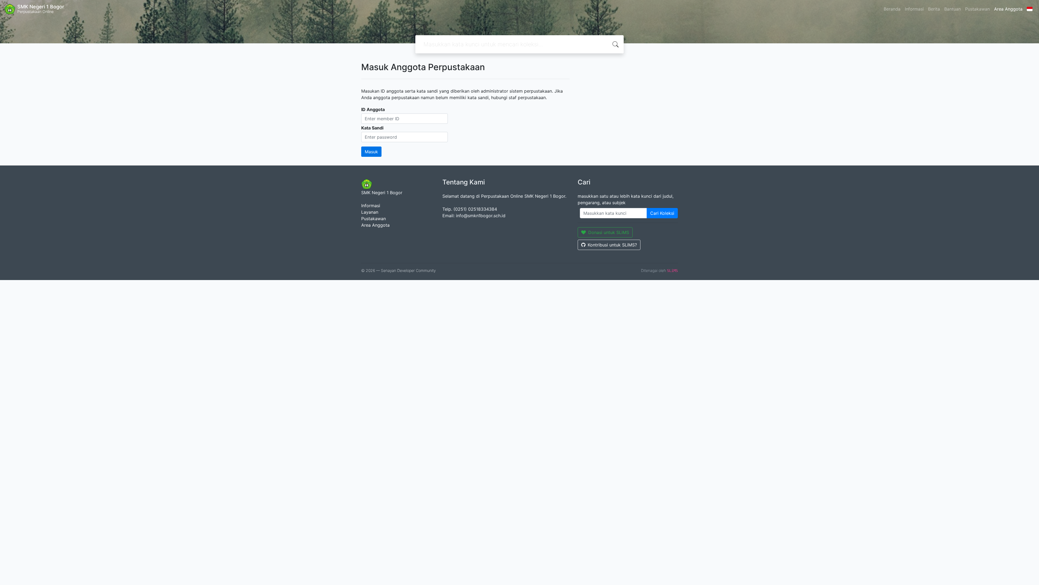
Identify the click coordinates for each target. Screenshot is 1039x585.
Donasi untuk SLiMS (608, 232)
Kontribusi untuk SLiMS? (612, 245)
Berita (934, 9)
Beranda (892, 9)
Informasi (914, 9)
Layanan (369, 212)
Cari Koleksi (662, 213)
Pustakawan (977, 9)
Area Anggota (1008, 9)
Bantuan (952, 9)
